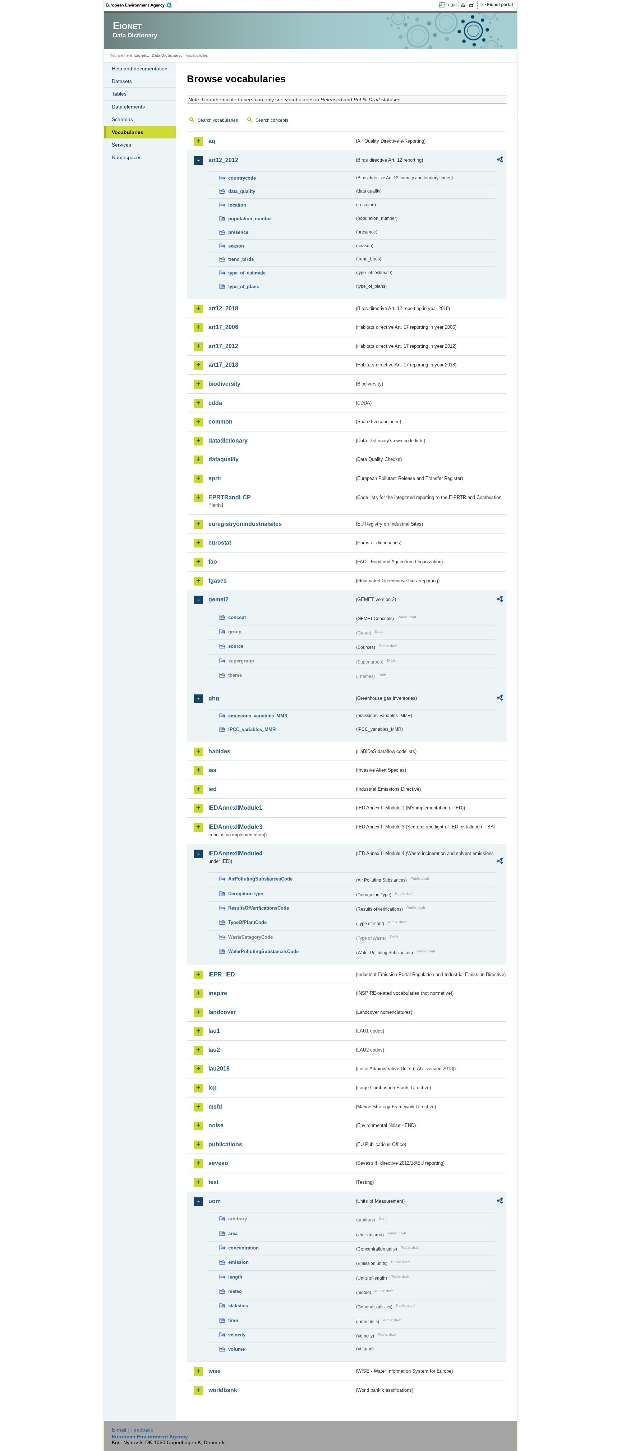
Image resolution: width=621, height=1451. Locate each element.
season (236, 246)
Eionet (140, 55)
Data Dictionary (166, 55)
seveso (218, 1163)
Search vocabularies (218, 120)
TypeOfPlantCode (247, 922)
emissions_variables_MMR (258, 715)
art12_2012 (223, 160)
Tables (119, 94)
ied (212, 789)
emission (238, 1262)
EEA (141, 5)
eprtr (214, 478)
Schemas (122, 119)
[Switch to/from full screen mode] (473, 5)
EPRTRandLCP (229, 497)
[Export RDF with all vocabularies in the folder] (500, 160)
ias (212, 770)
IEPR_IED (221, 974)
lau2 (214, 1050)
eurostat (219, 543)
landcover (222, 1012)
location (237, 205)
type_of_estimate (247, 273)
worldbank (222, 1390)
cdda (215, 403)
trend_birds (241, 259)
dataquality (223, 459)
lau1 (214, 1031)
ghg (213, 698)
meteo (235, 1291)
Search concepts (272, 120)
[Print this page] (464, 5)
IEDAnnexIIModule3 (235, 827)
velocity (236, 1334)
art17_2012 (223, 346)
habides (219, 751)
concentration (243, 1248)
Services (121, 145)
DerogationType (245, 893)
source (235, 646)
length (235, 1277)
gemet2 (218, 599)
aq (211, 141)
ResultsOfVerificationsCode (258, 908)
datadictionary (228, 441)
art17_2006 (223, 327)
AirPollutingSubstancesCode (260, 879)
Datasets (122, 81)
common (220, 422)
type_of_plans (243, 286)
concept (237, 617)
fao (212, 562)
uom (214, 1201)
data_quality (241, 191)
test (213, 1182)
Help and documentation (139, 68)
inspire (217, 993)
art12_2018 (223, 308)
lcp (212, 1088)
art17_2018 (223, 365)
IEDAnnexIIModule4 (235, 853)
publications (225, 1144)
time (233, 1320)
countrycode (242, 178)
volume (236, 1349)
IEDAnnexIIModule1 (235, 808)
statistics (238, 1305)
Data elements (128, 107)
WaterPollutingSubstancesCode (263, 951)
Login (451, 5)
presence (238, 232)
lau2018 (219, 1069)
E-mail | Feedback (132, 1430)
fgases (217, 581)
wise (214, 1371)
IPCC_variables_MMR (252, 729)
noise (216, 1125)
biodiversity (224, 384)
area (233, 1233)
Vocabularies (127, 132)
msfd (215, 1107)
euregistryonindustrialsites (245, 524)
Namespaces (127, 157)
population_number (250, 218)
